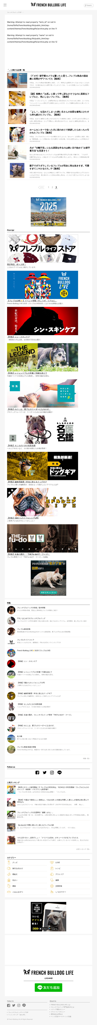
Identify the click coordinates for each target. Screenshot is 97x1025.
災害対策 (58, 886)
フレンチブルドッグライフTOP (18, 1012)
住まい (14, 880)
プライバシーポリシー (58, 1012)
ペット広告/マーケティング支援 (61, 1016)
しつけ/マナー (60, 892)
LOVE (57, 862)
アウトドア (59, 874)
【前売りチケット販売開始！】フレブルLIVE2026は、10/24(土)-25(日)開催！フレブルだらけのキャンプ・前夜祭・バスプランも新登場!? (53, 788)
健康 (57, 880)
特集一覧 (86, 758)
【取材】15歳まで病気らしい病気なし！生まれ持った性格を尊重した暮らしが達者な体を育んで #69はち (53, 801)
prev (42, 187)
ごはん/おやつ (17, 892)
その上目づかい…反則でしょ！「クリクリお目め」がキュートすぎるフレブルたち (47, 838)
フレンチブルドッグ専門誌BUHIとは (62, 1007)
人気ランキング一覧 (82, 849)
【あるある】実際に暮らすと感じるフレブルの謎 (35, 825)
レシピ (57, 868)
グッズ (14, 862)
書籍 (14, 886)
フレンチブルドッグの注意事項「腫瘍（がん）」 (35, 812)
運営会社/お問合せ (57, 1014)
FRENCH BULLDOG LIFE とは (60, 1005)
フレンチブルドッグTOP (14, 12)
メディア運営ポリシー (58, 1009)
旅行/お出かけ (17, 868)
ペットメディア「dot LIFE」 (17, 1015)
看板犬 (14, 874)
